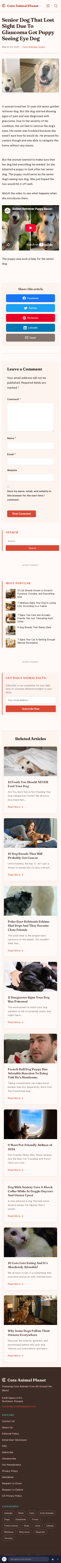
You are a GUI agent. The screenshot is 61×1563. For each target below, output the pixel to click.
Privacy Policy (10, 1470)
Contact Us (8, 1421)
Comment (14, 399)
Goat (26, 1525)
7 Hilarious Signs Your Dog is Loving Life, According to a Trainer (36, 604)
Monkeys (9, 1532)
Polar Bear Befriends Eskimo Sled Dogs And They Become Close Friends (28, 925)
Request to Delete (12, 1489)
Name (11, 438)
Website (12, 470)
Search (32, 548)
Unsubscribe (9, 1458)
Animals (8, 1513)
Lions (37, 1525)
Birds (21, 1513)
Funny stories (11, 1525)
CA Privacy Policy (12, 1495)
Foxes (35, 1519)
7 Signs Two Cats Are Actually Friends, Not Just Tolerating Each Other (35, 618)
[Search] (56, 6)
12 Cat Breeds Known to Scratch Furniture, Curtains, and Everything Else (35, 593)
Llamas (50, 1525)
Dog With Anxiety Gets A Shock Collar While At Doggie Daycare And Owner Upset (30, 1191)
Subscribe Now (31, 708)
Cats (31, 1513)
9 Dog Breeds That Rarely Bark (34, 627)
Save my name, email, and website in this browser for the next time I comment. (29, 495)
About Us (7, 1427)
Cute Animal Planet (23, 6)
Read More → (16, 806)
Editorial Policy (10, 1433)
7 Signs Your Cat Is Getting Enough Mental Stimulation (36, 641)
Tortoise (8, 1538)
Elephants (20, 1519)
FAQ (4, 1446)
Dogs (42, 47)
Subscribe (7, 1452)
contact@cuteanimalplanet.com (19, 1406)
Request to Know (12, 1483)
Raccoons (24, 1532)
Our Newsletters (11, 1464)
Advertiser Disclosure (14, 1439)
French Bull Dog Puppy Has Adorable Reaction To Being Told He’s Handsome (28, 1073)
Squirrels (40, 1532)
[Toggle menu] (48, 6)
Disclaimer (8, 1477)
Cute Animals (29, 47)
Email (11, 454)
